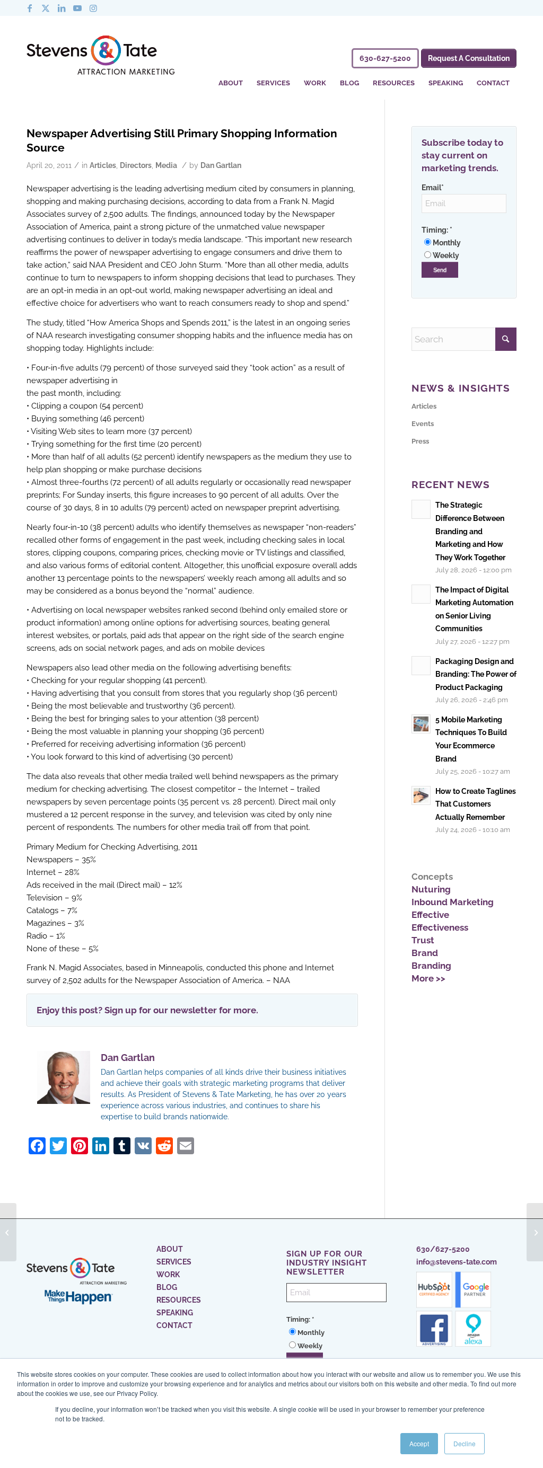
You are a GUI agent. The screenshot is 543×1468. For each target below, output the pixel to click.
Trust (422, 940)
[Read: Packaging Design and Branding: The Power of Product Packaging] (421, 665)
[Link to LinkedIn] (61, 8)
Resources (178, 1300)
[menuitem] (231, 76)
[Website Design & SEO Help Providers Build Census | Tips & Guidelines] (8, 1232)
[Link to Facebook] (30, 8)
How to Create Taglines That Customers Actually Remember (475, 803)
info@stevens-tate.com (456, 1262)
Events (422, 424)
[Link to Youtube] (77, 8)
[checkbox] (464, 249)
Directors (136, 165)
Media (166, 165)
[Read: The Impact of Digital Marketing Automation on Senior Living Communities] (421, 594)
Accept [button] (419, 1443)
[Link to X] (46, 8)
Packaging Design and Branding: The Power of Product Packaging (475, 674)
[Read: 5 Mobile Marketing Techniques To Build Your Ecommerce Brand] (421, 723)
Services (173, 1262)
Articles (103, 165)
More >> (428, 978)
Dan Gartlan (220, 165)
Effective (430, 914)
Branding (431, 965)
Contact (174, 1325)
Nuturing (431, 889)
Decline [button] (464, 1443)
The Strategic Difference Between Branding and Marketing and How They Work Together (470, 530)
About (169, 1249)
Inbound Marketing (452, 902)
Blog (166, 1287)
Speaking (174, 1312)
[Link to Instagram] (93, 8)
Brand (424, 953)
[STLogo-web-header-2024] (101, 57)
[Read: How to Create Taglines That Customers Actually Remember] (421, 795)
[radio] (464, 242)
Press (420, 441)
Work (168, 1274)
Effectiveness (439, 927)
